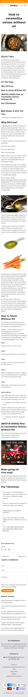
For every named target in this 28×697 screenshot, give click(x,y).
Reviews (14, 674)
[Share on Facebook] (1, 549)
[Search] (21, 5)
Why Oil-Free (7, 86)
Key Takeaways (8, 103)
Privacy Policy (14, 671)
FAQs (14, 669)
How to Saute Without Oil (13, 90)
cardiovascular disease (9, 175)
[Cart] (25, 5)
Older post (6, 556)
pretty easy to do (11, 333)
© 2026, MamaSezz (8, 693)
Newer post (22, 556)
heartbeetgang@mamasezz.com (14, 657)
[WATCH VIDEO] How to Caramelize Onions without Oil (12, 96)
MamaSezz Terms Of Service (14, 676)
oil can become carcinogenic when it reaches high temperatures (13, 180)
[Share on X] (5, 549)
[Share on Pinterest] (9, 549)
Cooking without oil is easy (10, 510)
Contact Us (14, 664)
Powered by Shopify (19, 693)
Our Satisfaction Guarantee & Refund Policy (14, 667)
